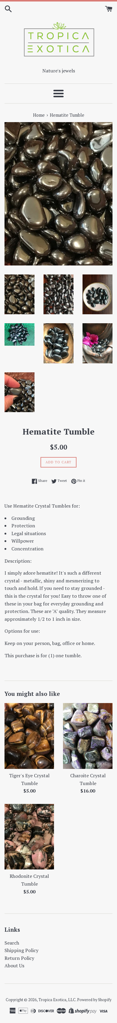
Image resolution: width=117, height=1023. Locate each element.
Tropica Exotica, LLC (57, 999)
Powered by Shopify (94, 999)
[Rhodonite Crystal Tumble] (29, 837)
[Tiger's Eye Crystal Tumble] (29, 736)
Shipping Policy (21, 950)
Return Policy (19, 958)
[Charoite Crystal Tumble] (87, 736)
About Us (14, 965)
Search (11, 942)
